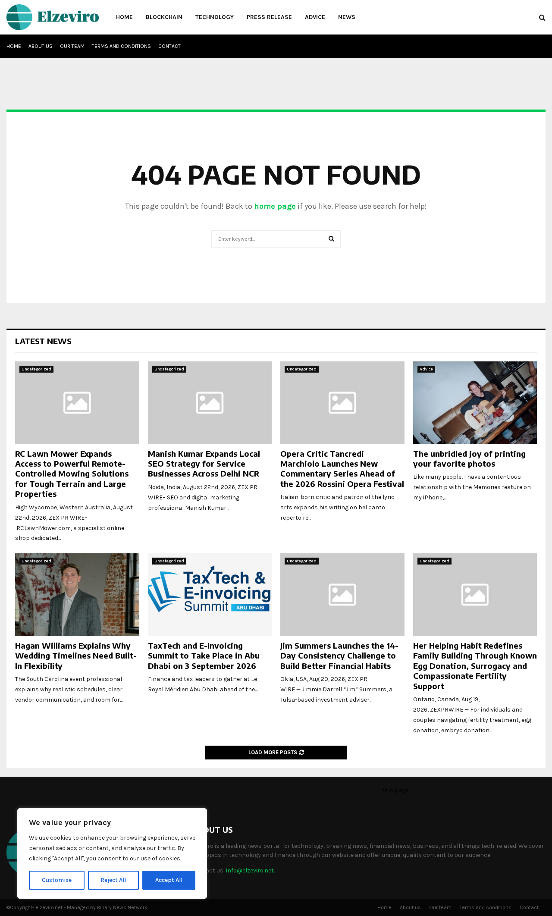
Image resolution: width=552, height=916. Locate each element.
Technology (214, 17)
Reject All (113, 880)
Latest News (43, 341)
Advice (315, 17)
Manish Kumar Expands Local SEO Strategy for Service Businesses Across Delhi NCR (204, 464)
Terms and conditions (121, 46)
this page (395, 790)
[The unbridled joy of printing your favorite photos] (475, 402)
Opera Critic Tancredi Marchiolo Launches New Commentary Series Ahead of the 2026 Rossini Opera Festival (342, 469)
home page (275, 206)
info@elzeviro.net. (250, 870)
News (346, 17)
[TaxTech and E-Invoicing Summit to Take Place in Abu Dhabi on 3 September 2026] (210, 594)
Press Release (269, 17)
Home (124, 17)
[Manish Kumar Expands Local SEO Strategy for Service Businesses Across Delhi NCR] (210, 402)
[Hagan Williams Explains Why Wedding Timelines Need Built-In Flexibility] (77, 594)
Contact (169, 46)
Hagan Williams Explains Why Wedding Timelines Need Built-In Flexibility (76, 655)
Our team (72, 46)
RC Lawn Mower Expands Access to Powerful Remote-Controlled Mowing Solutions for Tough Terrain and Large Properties (72, 474)
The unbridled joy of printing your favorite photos (469, 458)
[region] (112, 853)
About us (40, 46)
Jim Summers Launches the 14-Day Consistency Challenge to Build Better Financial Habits (339, 655)
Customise (57, 880)
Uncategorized (36, 369)
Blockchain (164, 17)
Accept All (168, 880)
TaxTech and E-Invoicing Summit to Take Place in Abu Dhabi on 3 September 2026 (204, 655)
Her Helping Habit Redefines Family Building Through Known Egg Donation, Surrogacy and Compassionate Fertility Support (475, 665)
